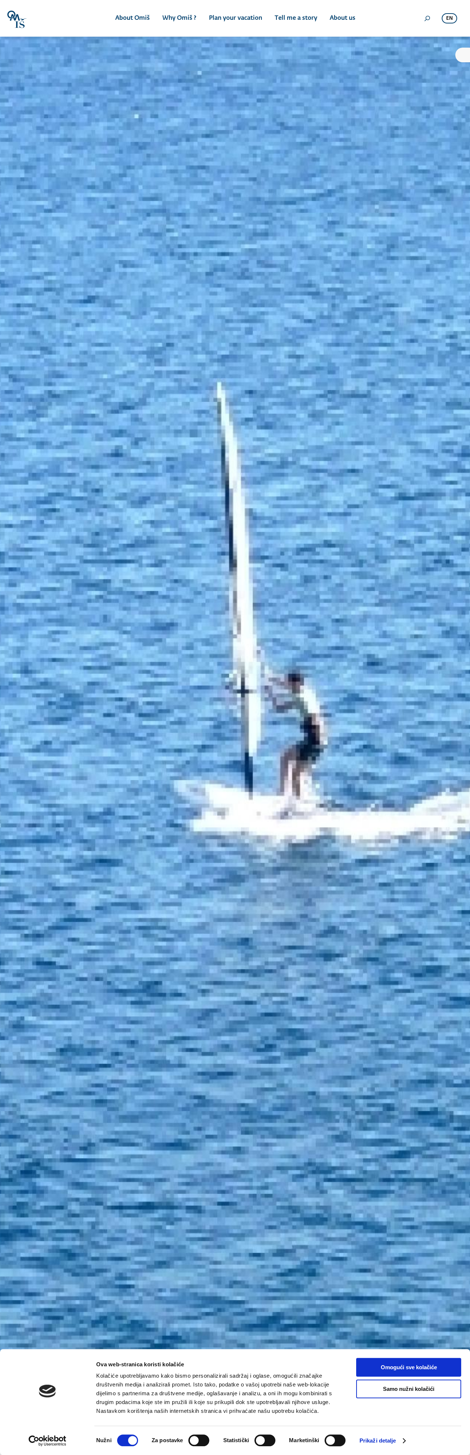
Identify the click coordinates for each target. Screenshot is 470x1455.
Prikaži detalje (377, 1440)
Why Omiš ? (179, 18)
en (449, 18)
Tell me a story (296, 18)
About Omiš (132, 18)
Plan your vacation (235, 18)
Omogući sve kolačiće (409, 1367)
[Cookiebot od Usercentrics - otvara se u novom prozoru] (47, 1440)
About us (342, 18)
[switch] (198, 1440)
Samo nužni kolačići (408, 1389)
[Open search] (427, 18)
